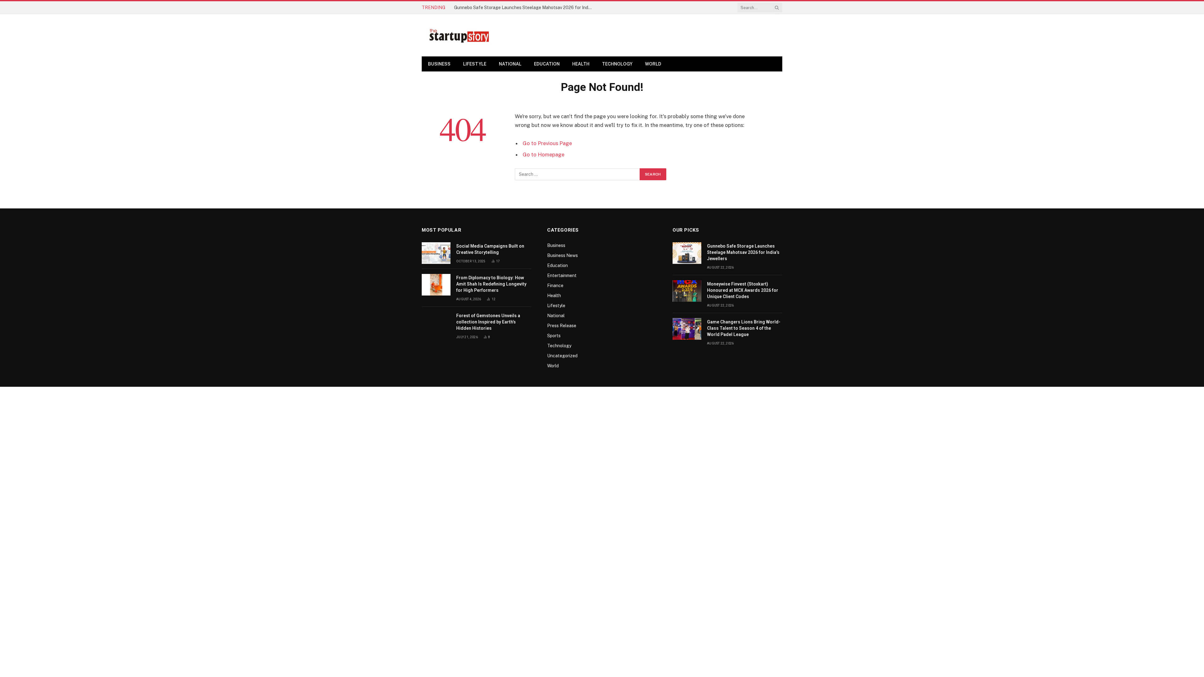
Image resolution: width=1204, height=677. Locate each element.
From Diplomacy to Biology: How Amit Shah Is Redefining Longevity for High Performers (491, 284)
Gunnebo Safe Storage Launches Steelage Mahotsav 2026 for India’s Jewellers (524, 7)
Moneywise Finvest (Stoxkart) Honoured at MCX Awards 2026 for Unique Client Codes (742, 290)
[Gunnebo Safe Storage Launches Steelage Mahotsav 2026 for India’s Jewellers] (687, 253)
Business (439, 63)
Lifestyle (474, 63)
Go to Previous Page (547, 143)
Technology (617, 63)
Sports (554, 335)
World (653, 63)
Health (580, 63)
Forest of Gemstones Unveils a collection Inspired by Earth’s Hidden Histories (488, 322)
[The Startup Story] (459, 35)
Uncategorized (562, 355)
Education (547, 63)
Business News (562, 255)
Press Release (561, 325)
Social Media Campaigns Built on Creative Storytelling (490, 249)
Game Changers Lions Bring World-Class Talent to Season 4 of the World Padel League (743, 328)
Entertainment (562, 275)
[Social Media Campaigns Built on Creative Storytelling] (436, 253)
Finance (555, 285)
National (510, 63)
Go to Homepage (543, 154)
